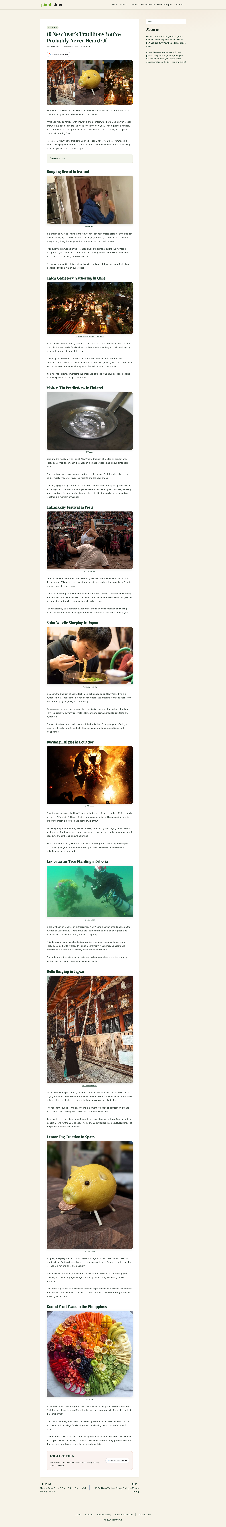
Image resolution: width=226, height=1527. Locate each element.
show (63, 158)
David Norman (55, 47)
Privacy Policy (104, 1514)
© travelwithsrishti (89, 1085)
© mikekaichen (89, 571)
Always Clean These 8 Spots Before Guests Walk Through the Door (63, 1488)
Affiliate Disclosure (124, 1514)
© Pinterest (89, 806)
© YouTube (89, 227)
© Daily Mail (90, 920)
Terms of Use (144, 1514)
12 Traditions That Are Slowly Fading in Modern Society (117, 1488)
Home (114, 4)
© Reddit (89, 452)
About (78, 1514)
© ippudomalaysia (89, 687)
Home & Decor (148, 4)
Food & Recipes (164, 4)
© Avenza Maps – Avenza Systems (89, 336)
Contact (89, 1514)
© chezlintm (90, 1251)
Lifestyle (52, 27)
